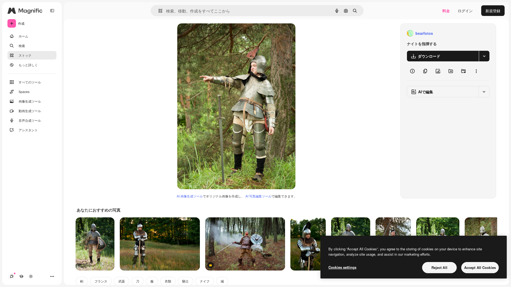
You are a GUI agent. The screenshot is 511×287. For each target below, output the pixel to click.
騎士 (185, 281)
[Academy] (21, 276)
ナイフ (204, 281)
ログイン (465, 10)
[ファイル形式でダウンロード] (484, 56)
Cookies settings (342, 267)
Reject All (439, 267)
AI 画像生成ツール (190, 196)
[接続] (11, 276)
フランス (100, 281)
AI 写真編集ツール (258, 196)
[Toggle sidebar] (52, 10)
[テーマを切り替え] (31, 276)
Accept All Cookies (480, 267)
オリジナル (214, 33)
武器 (121, 281)
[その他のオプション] (476, 71)
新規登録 (492, 10)
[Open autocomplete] (158, 11)
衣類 (168, 281)
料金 (446, 10)
